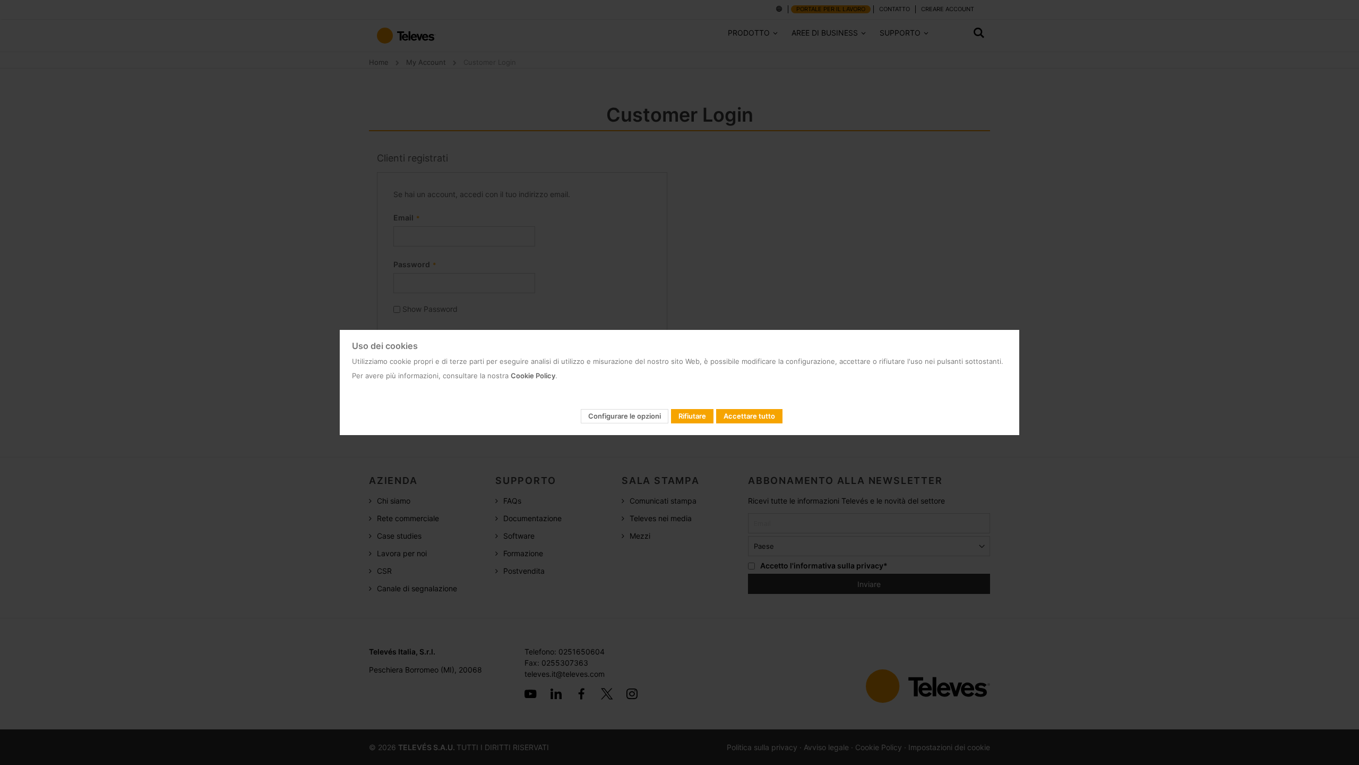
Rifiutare (692, 416)
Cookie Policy (533, 375)
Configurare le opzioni (624, 416)
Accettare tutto (749, 416)
